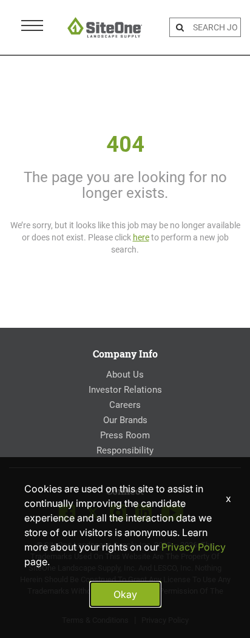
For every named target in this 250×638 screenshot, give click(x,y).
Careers (125, 404)
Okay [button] (125, 594)
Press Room (125, 435)
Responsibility (125, 450)
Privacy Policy (193, 547)
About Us (125, 374)
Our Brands (125, 420)
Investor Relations (125, 389)
